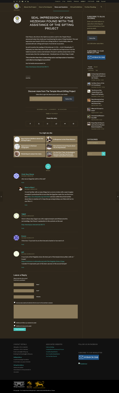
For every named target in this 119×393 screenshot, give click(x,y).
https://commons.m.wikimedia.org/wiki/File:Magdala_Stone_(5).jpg (42, 261)
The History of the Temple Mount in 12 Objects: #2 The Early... (97, 92)
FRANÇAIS (76, 1)
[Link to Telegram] (25, 1)
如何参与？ (83, 1)
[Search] (101, 7)
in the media (54, 113)
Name (38, 284)
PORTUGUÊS (91, 1)
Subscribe (68, 99)
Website (38, 296)
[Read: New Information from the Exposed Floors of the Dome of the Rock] (89, 100)
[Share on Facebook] (30, 123)
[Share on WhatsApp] (47, 123)
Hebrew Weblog (50, 347)
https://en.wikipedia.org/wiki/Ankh (39, 196)
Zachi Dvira (63, 109)
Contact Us (57, 1)
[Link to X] (14, 1)
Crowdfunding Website (52, 351)
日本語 (97, 1)
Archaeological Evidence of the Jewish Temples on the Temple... (98, 76)
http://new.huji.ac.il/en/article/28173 (37, 67)
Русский (103, 1)
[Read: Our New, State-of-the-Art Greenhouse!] (89, 84)
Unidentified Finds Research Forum (55, 349)
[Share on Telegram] (65, 123)
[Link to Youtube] (22, 1)
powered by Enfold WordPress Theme (46, 390)
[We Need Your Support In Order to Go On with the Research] (1, 196)
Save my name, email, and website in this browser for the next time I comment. (34, 302)
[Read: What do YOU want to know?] (89, 109)
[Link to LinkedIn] (28, 1)
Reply (22, 182)
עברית (63, 1)
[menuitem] (57, 1)
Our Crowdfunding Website (53, 354)
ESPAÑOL (69, 1)
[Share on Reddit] (56, 123)
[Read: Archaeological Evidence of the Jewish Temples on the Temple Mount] (89, 75)
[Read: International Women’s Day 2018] (89, 116)
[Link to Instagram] (19, 1)
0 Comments (52, 109)
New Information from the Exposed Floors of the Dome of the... (97, 101)
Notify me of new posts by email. (23, 326)
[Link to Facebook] (17, 1)
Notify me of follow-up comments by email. (26, 322)
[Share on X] (39, 123)
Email (38, 290)
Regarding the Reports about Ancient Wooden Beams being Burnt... (97, 125)
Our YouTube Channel (51, 356)
